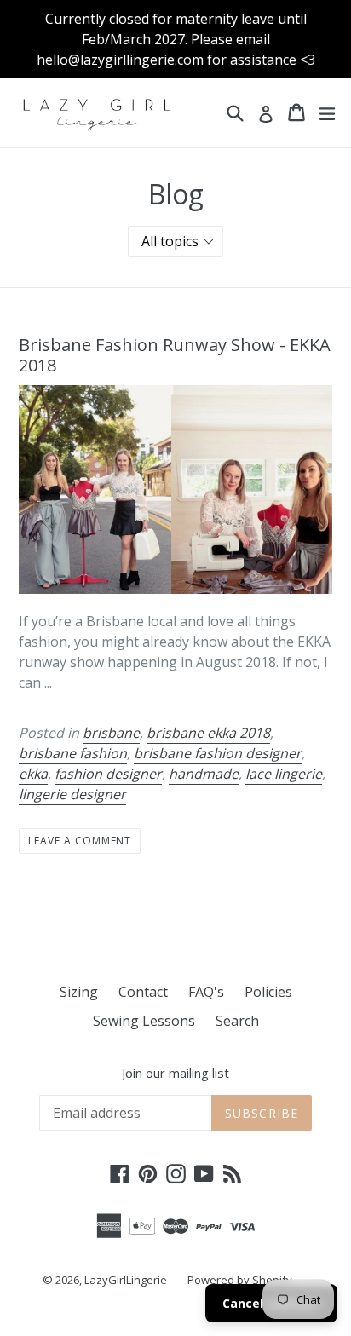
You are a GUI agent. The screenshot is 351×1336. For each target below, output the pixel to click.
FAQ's (206, 991)
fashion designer (108, 773)
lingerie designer (72, 794)
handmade (204, 773)
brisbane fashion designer (218, 753)
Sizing (79, 991)
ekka (33, 773)
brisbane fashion (73, 753)
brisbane (111, 732)
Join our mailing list (175, 1072)
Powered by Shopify (239, 1279)
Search (237, 1020)
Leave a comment (79, 840)
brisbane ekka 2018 (208, 732)
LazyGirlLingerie (125, 1279)
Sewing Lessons (144, 1020)
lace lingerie (283, 773)
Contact (143, 991)
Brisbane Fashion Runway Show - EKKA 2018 (175, 355)
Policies (268, 991)
